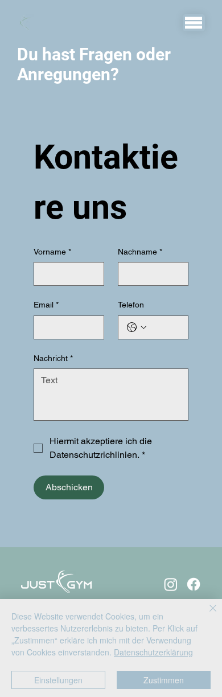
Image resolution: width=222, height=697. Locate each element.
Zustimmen (163, 680)
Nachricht (53, 358)
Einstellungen (58, 680)
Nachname (140, 251)
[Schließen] (206, 615)
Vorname (52, 251)
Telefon (131, 304)
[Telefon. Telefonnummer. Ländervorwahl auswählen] (136, 327)
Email (46, 304)
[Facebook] (193, 584)
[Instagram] (170, 584)
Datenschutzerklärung (153, 652)
